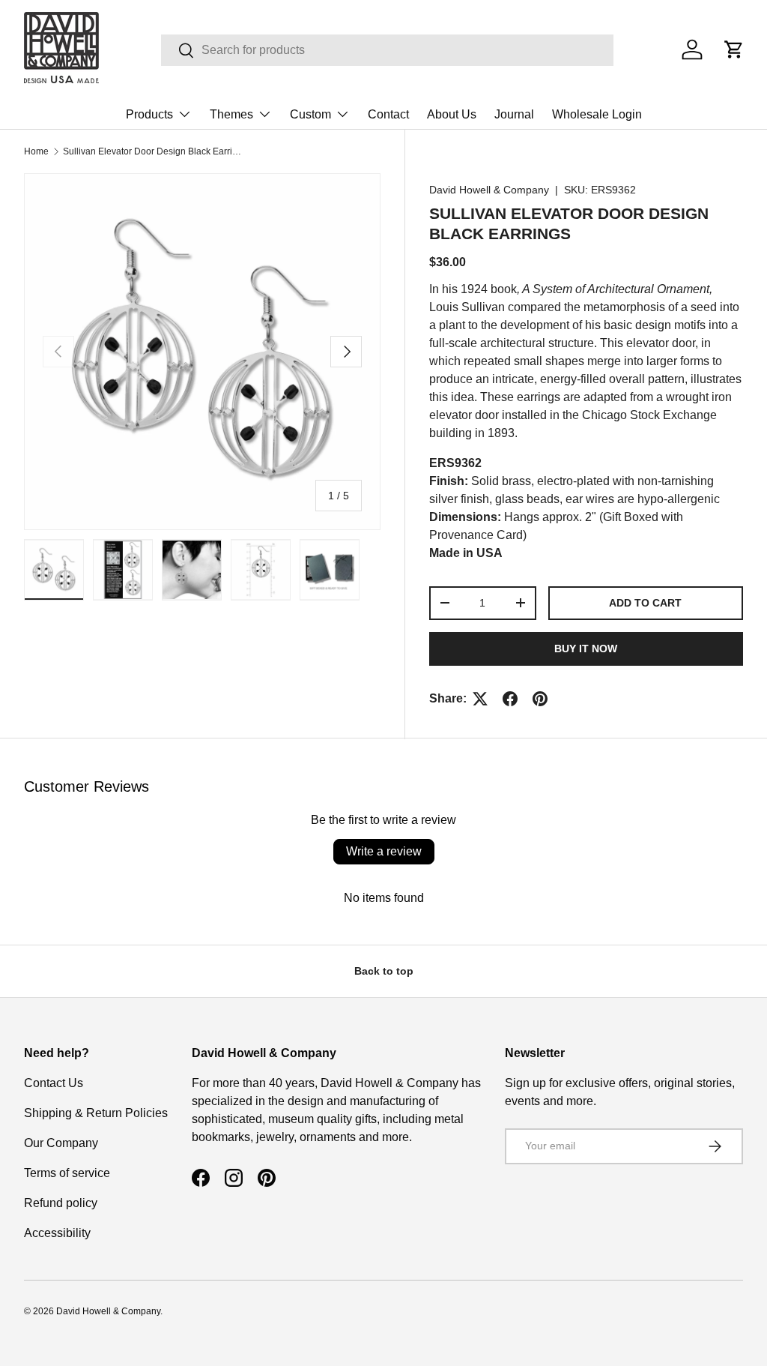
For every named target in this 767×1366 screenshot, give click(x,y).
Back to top (383, 971)
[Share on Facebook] (510, 699)
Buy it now (585, 649)
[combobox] (387, 50)
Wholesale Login (597, 114)
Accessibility (57, 1233)
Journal (514, 114)
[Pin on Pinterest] (540, 699)
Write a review (384, 851)
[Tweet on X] (480, 699)
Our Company (61, 1143)
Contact (388, 114)
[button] (734, 49)
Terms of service (67, 1173)
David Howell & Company (489, 190)
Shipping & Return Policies (96, 1113)
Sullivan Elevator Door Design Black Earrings (153, 151)
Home (36, 151)
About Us (451, 114)
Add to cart (645, 603)
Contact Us (53, 1083)
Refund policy (60, 1203)
